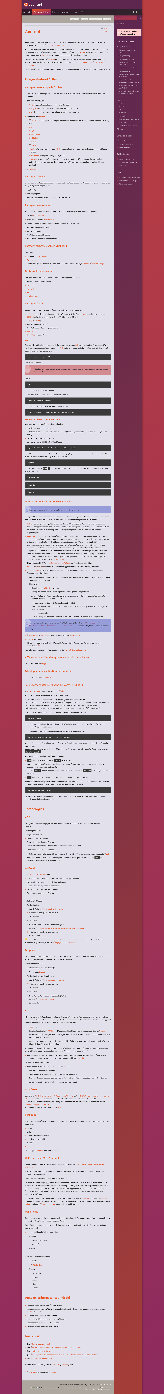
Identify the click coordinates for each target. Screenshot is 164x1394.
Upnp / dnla (122, 122)
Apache (52, 59)
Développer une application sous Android (128, 86)
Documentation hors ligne (128, 181)
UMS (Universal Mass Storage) (128, 119)
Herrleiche (56, 1364)
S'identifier (123, 24)
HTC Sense (99, 62)
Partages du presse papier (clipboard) (127, 63)
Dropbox (32, 131)
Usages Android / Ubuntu (125, 47)
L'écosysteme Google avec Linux (42, 1358)
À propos (66, 12)
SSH (77, 345)
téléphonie (75, 19)
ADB (31, 112)
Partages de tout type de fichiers (127, 51)
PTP (59, 1107)
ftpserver (32, 1027)
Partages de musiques (126, 59)
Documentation (41, 12)
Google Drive (34, 134)
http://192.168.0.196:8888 (65, 942)
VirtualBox (48, 588)
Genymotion (34, 570)
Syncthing (33, 159)
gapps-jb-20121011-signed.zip (60, 626)
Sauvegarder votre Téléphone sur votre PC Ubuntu (128, 92)
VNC (61, 348)
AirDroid (32, 142)
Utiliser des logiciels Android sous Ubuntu (128, 75)
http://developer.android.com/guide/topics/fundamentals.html (57, 1347)
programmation (96, 19)
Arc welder (39, 566)
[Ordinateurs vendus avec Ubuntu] (82, 12)
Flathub (53, 1372)
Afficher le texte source (125, 141)
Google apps (87, 62)
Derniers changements (127, 159)
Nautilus (81, 1058)
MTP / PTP (33, 108)
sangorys (64, 1364)
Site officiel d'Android (41, 1344)
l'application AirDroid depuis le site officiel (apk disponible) (61, 928)
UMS (31, 105)
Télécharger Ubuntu (126, 184)
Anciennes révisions (126, 144)
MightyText (33, 296)
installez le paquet (32, 1104)
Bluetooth (33, 169)
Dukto (33, 145)
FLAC (44, 1312)
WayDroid (31, 536)
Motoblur (30, 65)
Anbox (29, 524)
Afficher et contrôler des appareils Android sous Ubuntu (129, 81)
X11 (98, 432)
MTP (54, 1107)
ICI (40, 646)
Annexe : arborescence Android (127, 126)
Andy (31, 639)
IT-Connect (75, 635)
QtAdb (32, 149)
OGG (31, 1312)
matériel (84, 19)
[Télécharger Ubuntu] (76, 12)
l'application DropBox (46, 999)
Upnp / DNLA (49, 219)
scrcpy (82, 314)
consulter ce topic (49, 1204)
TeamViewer (32, 335)
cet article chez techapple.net (77, 650)
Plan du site (123, 165)
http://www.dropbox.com (54, 980)
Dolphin (28, 1204)
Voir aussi (120, 129)
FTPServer (52, 1031)
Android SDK (46, 677)
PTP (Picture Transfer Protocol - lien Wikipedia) (54, 1096)
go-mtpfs (45, 1104)
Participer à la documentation (129, 177)
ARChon (30, 566)
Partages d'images (124, 56)
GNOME (30, 317)
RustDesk (31, 331)
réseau (42, 116)
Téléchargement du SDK (42, 1351)
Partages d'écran (124, 71)
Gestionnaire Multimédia (128, 162)
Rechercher (139, 17)
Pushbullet (33, 138)
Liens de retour (124, 147)
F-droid (46, 55)
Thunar (104, 1198)
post (103, 1031)
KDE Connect (34, 155)
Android (86, 263)
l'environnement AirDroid (37, 874)
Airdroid (30, 289)
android (107, 19)
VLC (33, 1252)
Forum (55, 12)
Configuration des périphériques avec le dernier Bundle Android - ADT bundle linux (65, 1355)
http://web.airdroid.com (53, 909)
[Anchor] (27, 31)
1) (39, 120)
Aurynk (31, 314)
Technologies (121, 97)
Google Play (80, 52)
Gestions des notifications (127, 68)
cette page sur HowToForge (60, 563)
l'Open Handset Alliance (56, 45)
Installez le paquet (34, 691)
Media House (38, 1265)
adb (62, 691)
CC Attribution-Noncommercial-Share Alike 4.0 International (96, 1389)
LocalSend (35, 120)
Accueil (26, 12)
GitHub (37, 320)
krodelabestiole (105, 1385)
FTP (30, 127)
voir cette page (98, 263)
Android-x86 (34, 635)
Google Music (38, 215)
